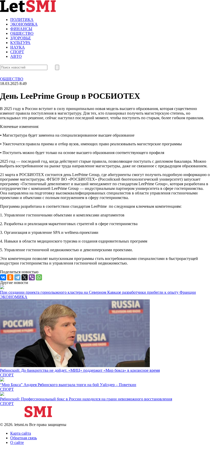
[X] (25, 277)
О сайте (17, 442)
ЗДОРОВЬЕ (20, 38)
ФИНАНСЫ (21, 29)
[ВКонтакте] (3, 277)
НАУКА (17, 47)
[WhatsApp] (39, 277)
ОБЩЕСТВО (22, 33)
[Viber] (32, 277)
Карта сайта (20, 433)
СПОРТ (17, 52)
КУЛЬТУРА (20, 42)
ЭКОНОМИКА (24, 24)
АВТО (16, 56)
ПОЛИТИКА (22, 19)
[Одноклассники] (10, 277)
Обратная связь (23, 438)
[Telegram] (17, 277)
